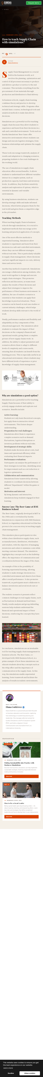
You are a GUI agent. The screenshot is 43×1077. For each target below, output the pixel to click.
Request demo (33, 3)
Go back (6, 9)
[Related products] (23, 707)
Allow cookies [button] (29, 1073)
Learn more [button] (8, 1068)
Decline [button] (11, 1073)
